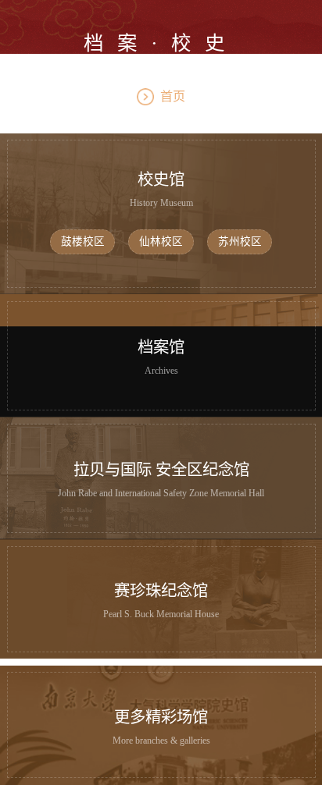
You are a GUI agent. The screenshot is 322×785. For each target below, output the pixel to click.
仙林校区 (161, 241)
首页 (172, 96)
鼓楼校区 (83, 241)
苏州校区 (240, 241)
